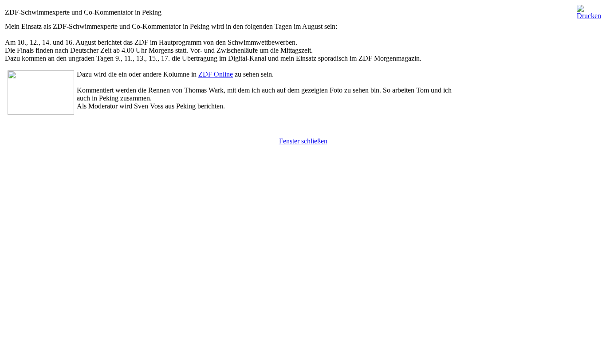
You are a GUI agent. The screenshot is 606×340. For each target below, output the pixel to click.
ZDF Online (215, 74)
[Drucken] (589, 10)
